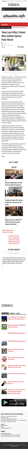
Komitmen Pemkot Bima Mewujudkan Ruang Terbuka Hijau (16, 326)
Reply (4, 42)
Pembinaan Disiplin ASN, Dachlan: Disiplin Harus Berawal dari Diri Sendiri (14, 202)
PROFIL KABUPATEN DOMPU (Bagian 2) (17, 341)
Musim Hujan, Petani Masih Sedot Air (17, 373)
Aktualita (10, 444)
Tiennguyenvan (14, 446)
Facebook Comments (14, 253)
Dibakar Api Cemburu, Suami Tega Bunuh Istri (16, 382)
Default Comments (14, 251)
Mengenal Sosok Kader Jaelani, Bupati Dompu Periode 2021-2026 (17, 366)
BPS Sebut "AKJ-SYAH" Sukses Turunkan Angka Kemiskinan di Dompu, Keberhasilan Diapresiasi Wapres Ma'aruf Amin (14, 239)
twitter (9, 4)
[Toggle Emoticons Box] (2, 266)
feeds (18, 4)
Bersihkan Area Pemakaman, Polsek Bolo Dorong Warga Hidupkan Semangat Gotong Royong (16, 391)
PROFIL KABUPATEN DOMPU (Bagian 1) (17, 333)
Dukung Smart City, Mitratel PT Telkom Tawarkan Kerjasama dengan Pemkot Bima (13, 222)
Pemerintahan (6, 43)
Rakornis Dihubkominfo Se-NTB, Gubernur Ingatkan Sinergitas (13, 183)
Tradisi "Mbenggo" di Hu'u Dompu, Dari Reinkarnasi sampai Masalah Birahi (17, 318)
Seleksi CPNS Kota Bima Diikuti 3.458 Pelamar (8, 231)
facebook (12, 4)
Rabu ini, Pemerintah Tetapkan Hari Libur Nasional (16, 358)
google (15, 4)
